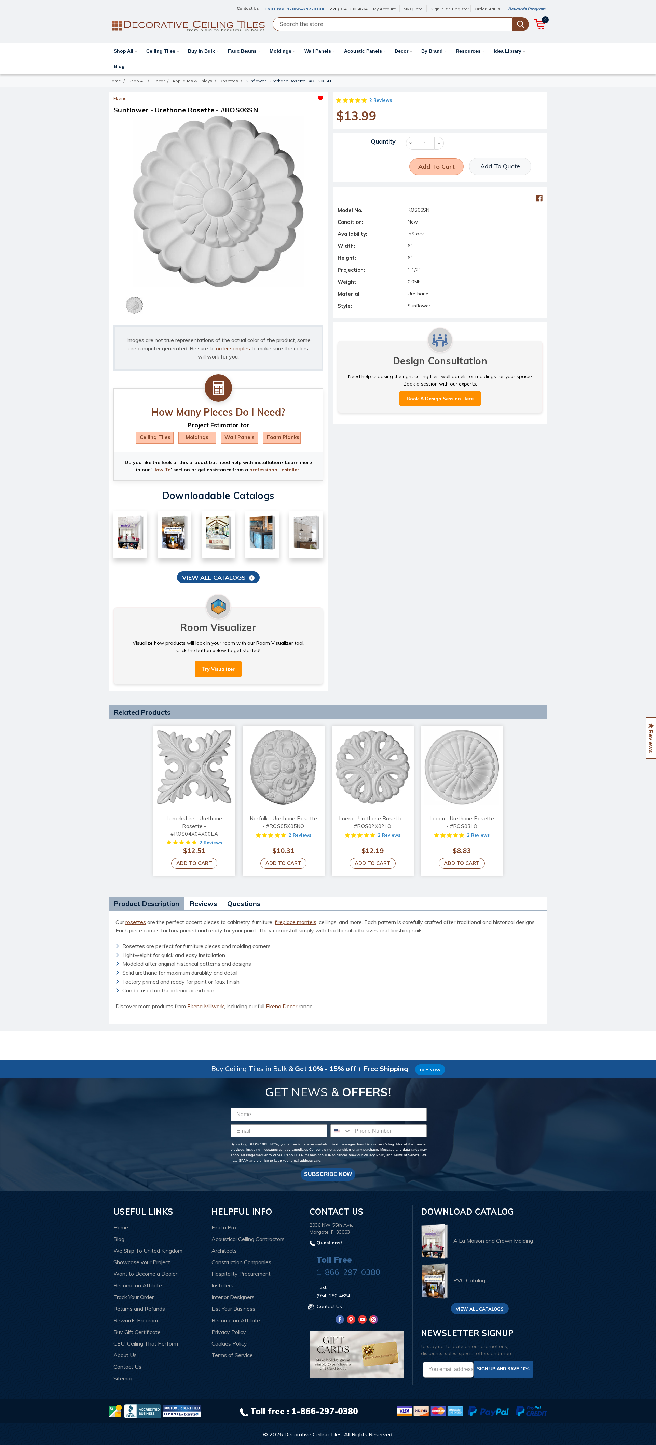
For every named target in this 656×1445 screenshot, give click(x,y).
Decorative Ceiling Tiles (313, 1434)
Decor (402, 51)
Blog (119, 66)
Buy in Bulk (202, 51)
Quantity (383, 141)
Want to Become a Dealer (145, 1273)
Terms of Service (406, 1155)
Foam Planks (283, 437)
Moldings (281, 51)
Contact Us (127, 1366)
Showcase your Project (141, 1262)
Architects (224, 1250)
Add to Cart (194, 863)
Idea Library (508, 51)
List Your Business (233, 1308)
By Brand (432, 51)
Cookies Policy (229, 1343)
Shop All (124, 51)
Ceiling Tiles (161, 51)
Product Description (146, 903)
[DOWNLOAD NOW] (142, 1410)
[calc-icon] (218, 388)
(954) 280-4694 (352, 8)
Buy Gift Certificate (137, 1331)
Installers (222, 1285)
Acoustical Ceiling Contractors (248, 1238)
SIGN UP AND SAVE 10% (503, 1369)
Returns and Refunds (139, 1308)
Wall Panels (318, 51)
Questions (243, 903)
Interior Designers (233, 1297)
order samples (233, 348)
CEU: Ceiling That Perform (145, 1343)
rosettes (135, 922)
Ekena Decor (281, 1006)
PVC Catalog (469, 1280)
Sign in (437, 8)
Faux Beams (243, 51)
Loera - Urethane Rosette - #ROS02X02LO (373, 822)
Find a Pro (223, 1227)
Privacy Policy (374, 1155)
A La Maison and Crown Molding (493, 1240)
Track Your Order (133, 1297)
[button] (270, 96)
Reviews (203, 903)
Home (120, 1227)
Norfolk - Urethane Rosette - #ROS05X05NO (283, 822)
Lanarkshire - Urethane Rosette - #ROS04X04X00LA (194, 826)
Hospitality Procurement (241, 1273)
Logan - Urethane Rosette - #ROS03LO (461, 822)
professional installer (274, 470)
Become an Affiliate (137, 1285)
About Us (125, 1355)
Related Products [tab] (142, 712)
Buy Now (430, 1069)
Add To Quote (500, 166)
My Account (384, 8)
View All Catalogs (214, 577)
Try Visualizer (218, 669)
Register (460, 8)
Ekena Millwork (205, 1006)
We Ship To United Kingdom (147, 1250)
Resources (469, 51)
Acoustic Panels (363, 51)
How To (161, 470)
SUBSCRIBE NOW (328, 1174)
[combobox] (341, 1131)
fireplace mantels (295, 922)
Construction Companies (241, 1262)
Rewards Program (526, 8)
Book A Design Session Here (440, 398)
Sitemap (123, 1378)
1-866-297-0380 (305, 8)
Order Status (487, 8)
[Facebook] (539, 198)
